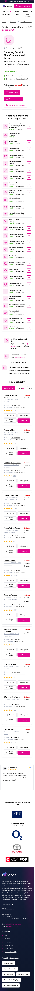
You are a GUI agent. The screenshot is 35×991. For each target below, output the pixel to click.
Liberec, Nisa (9, 729)
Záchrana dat (27, 11)
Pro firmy (7, 939)
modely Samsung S (27, 22)
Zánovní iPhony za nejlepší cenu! (19, 2)
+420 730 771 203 (15, 503)
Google (13, 346)
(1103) (15, 677)
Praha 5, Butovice (11, 495)
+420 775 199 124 (15, 470)
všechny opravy (19, 357)
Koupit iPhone (6, 15)
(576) (14, 645)
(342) (14, 541)
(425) (14, 710)
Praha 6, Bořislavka (12, 528)
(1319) (15, 576)
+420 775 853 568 (15, 438)
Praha (21, 388)
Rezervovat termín (15, 99)
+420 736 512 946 (15, 672)
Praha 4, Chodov (10, 430)
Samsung (13, 22)
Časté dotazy (9, 945)
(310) (14, 476)
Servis (17, 11)
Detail (22, 420)
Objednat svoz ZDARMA (17, 105)
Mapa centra (11, 420)
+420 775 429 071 (15, 737)
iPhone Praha (8, 974)
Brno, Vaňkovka (10, 595)
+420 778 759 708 (20, 505)
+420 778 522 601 (15, 639)
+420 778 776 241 (20, 572)
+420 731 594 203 (15, 605)
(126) (14, 410)
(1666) (15, 610)
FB (27, 344)
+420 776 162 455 (15, 536)
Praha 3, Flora (10, 561)
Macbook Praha (23, 974)
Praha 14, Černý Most (10, 396)
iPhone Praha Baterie (11, 985)
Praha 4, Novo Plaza (12, 463)
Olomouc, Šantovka (12, 697)
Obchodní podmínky (11, 952)
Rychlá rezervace (24, 6)
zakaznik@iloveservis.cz (13, 924)
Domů (4, 22)
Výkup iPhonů (9, 949)
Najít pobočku (13, 92)
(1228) (15, 508)
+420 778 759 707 (20, 606)
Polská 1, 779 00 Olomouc (11, 699)
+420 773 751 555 (15, 705)
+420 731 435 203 (15, 570)
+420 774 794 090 (15, 405)
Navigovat (24, 415)
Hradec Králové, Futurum (10, 630)
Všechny (8, 388)
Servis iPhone (8, 963)
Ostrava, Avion (10, 664)
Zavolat (11, 415)
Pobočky (7, 11)
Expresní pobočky (10, 969)
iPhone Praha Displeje (11, 980)
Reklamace (8, 942)
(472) (14, 743)
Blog (17, 15)
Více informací (8, 67)
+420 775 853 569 (20, 440)
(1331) (15, 443)
